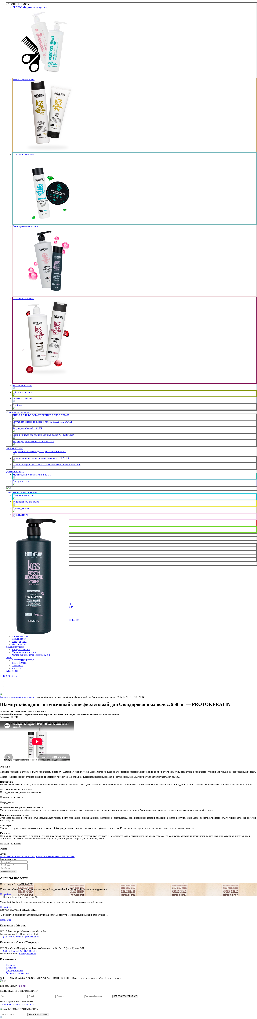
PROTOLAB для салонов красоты (30, 7)
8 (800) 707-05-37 (8, 676)
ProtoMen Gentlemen (23, 398)
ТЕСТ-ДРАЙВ (19, 663)
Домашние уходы (15, 471)
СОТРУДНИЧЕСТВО (23, 660)
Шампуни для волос (23, 495)
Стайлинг (18, 405)
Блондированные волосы (25, 226)
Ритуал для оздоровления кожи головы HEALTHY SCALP (42, 422)
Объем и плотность (22, 392)
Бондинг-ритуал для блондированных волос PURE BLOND (43, 435)
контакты (16, 668)
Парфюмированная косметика (21, 492)
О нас (9, 657)
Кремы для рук (20, 515)
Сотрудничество (14, 970)
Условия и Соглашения (17, 973)
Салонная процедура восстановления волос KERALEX (41, 458)
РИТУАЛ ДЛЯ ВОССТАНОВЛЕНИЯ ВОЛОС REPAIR (41, 415)
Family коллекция (21, 481)
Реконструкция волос (24, 79)
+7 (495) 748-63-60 (9, 936)
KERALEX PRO (14, 448)
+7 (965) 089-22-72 (9, 951)
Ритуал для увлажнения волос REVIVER (33, 441)
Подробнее (5, 894)
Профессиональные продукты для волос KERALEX (39, 451)
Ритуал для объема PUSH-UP (27, 428)
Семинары (17, 665)
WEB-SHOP (12, 671)
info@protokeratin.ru (29, 936)
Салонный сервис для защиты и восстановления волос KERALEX (46, 464)
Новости (10, 965)
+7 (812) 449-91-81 (29, 951)
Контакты (11, 967)
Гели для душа (19, 641)
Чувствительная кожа (24, 154)
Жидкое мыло (19, 644)
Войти (22, 986)
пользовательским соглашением (18, 1004)
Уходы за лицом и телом (24, 652)
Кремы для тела (21, 508)
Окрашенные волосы (23, 298)
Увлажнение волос (22, 385)
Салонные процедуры (17, 412)
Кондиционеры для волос (26, 501)
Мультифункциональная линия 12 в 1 (32, 474)
